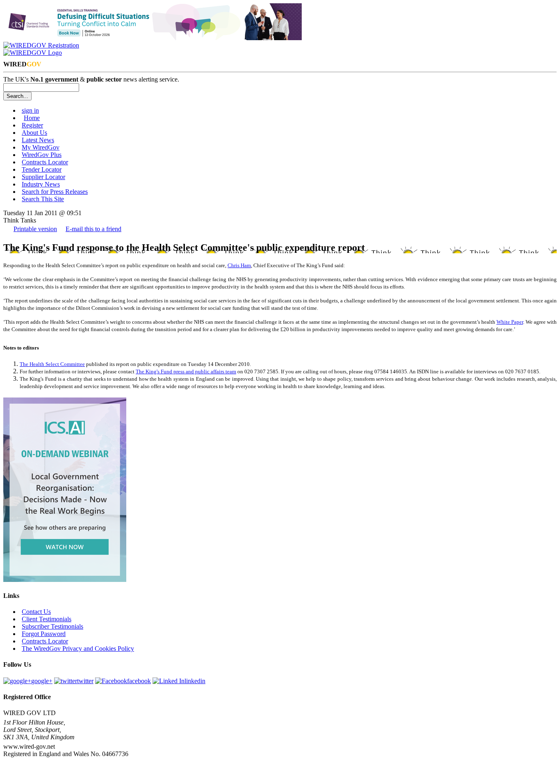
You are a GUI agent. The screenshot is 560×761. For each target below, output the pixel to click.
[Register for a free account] (41, 45)
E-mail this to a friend (93, 228)
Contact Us (36, 611)
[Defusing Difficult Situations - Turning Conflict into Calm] (152, 37)
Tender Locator (41, 169)
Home (32, 117)
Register (32, 125)
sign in (30, 110)
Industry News (41, 184)
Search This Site (43, 198)
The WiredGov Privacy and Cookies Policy (78, 648)
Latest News (38, 139)
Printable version (35, 228)
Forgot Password (44, 633)
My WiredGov (40, 147)
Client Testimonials (46, 619)
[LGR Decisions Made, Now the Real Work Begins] (64, 579)
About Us (34, 132)
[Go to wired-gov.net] (32, 52)
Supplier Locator (43, 176)
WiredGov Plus (41, 154)
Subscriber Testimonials (52, 626)
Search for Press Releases (55, 191)
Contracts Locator (45, 162)
